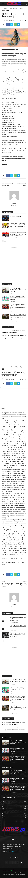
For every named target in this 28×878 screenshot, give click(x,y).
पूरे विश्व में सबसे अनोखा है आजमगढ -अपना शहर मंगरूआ (15, 338)
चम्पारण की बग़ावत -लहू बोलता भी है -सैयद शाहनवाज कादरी (15, 335)
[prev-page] (3, 241)
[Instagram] (17, 862)
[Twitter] (11, 24)
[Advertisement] (14, 262)
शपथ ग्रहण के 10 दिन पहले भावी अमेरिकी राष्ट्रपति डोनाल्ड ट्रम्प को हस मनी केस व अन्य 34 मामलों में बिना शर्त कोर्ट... (18, 234)
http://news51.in (14, 205)
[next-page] (5, 241)
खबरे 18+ (7, 10)
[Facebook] (8, 24)
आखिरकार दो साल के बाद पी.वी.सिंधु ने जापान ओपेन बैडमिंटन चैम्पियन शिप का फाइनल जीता (17, 298)
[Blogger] (6, 862)
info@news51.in (11, 851)
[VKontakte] (21, 862)
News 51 (6, 20)
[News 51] (3, 20)
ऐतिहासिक (5, 8)
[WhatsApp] (15, 24)
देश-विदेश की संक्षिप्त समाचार (15, 216)
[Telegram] (18, 24)
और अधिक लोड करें (13, 322)
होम (2, 8)
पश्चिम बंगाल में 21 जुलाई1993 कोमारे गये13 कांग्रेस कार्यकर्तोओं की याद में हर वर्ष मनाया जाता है (18, 290)
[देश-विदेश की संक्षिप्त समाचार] (5, 218)
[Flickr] (13, 862)
